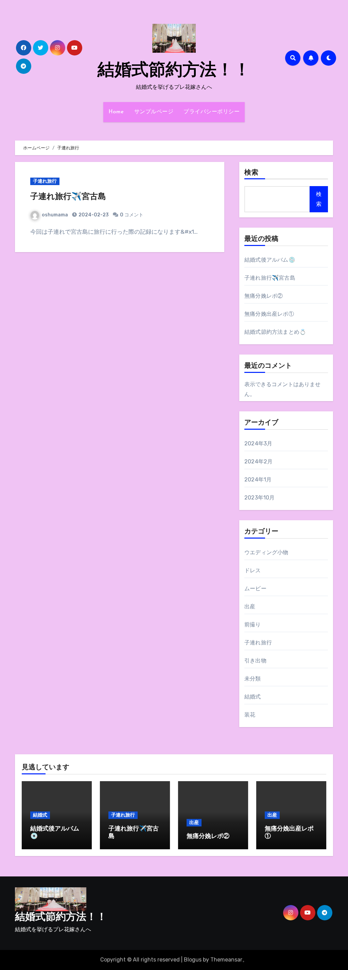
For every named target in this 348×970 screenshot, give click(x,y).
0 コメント (131, 215)
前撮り (252, 624)
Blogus (193, 959)
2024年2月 (258, 461)
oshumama (55, 215)
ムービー (255, 588)
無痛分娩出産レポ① (269, 314)
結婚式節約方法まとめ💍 (275, 332)
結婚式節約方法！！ (174, 71)
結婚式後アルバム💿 (269, 260)
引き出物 (255, 660)
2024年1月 (258, 479)
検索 (251, 172)
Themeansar (226, 959)
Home (116, 112)
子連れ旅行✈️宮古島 (68, 197)
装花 (249, 714)
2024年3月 (258, 443)
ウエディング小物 (266, 552)
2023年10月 (259, 497)
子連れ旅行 (45, 181)
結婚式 (252, 696)
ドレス (252, 570)
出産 (249, 606)
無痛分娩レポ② (263, 296)
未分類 (252, 678)
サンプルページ (154, 112)
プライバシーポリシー (212, 112)
